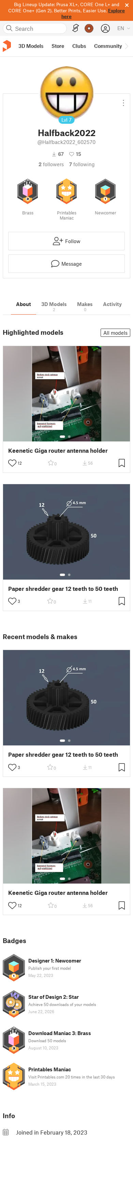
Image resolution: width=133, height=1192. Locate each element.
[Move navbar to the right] (126, 46)
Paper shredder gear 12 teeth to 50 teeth (63, 588)
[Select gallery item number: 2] (69, 436)
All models (115, 333)
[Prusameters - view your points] (89, 28)
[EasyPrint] (76, 28)
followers (51, 164)
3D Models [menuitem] (30, 46)
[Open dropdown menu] (123, 100)
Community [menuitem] (108, 46)
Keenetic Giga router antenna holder (58, 450)
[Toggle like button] (12, 463)
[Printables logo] (7, 46)
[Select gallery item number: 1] (62, 436)
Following (82, 164)
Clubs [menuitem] (79, 46)
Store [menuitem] (57, 46)
